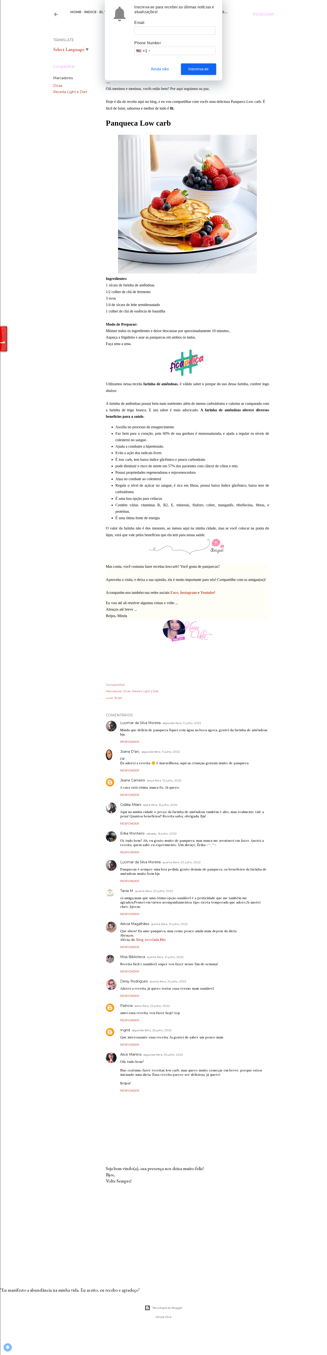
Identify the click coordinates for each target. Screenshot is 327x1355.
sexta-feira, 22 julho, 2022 (152, 1006)
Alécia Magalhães (134, 924)
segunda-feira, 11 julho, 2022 (182, 723)
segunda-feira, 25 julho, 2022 (152, 1030)
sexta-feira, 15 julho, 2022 (160, 805)
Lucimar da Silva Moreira (140, 723)
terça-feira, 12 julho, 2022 (164, 780)
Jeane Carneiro (132, 780)
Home (75, 12)
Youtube (207, 593)
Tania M (126, 891)
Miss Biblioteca (132, 957)
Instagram (188, 593)
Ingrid (125, 1030)
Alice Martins (130, 1054)
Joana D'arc (130, 751)
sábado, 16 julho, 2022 (162, 833)
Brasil (118, 698)
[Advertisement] (187, 1229)
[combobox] (143, 51)
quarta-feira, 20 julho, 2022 (182, 862)
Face (174, 593)
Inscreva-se (198, 69)
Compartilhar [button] (64, 66)
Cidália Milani (130, 805)
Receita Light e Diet (70, 92)
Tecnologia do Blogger (167, 1308)
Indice (90, 12)
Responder (129, 741)
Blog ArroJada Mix (151, 939)
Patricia (126, 1006)
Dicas (57, 86)
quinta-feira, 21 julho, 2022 (169, 924)
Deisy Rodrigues (134, 981)
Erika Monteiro (132, 833)
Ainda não (160, 69)
